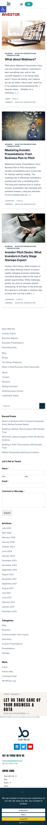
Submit (7, 513)
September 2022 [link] (9, 570)
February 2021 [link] (8, 602)
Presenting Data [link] (9, 347)
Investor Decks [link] (9, 333)
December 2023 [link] (9, 560)
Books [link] (5, 357)
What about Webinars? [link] (20, 59)
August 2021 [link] (7, 588)
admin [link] (7, 99)
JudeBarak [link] (9, 201)
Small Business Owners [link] (13, 391)
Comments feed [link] (9, 676)
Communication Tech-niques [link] (15, 634)
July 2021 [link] (6, 593)
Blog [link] (4, 353)
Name (5, 468)
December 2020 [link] (9, 611)
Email (5, 481)
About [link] (4, 372)
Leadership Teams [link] (10, 395)
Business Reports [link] (10, 338)
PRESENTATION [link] (29, 102)
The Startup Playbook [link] (12, 362)
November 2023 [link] (9, 565)
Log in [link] (5, 667)
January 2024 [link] (8, 556)
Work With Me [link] (8, 329)
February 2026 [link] (8, 537)
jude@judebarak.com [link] (14, 761)
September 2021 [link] (9, 583)
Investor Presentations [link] (25, 53)
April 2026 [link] (6, 533)
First (3, 476)
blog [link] (4, 625)
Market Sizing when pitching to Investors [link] (20, 452)
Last (26, 476)
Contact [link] (5, 377)
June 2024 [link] (7, 551)
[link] (3, 9)
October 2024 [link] (8, 546)
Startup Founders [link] (10, 386)
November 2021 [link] (9, 579)
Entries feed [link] (7, 671)
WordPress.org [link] (9, 681)
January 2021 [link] (8, 607)
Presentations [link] (13, 55)
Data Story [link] (6, 639)
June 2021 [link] (6, 597)
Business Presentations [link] (13, 343)
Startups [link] (6, 653)
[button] (22, 4)
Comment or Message (13, 491)
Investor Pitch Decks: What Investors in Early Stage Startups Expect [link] (23, 256)
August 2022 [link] (8, 574)
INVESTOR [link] (19, 102)
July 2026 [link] (6, 528)
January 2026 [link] (8, 542)
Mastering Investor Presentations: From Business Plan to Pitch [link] (20, 154)
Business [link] (9, 53)
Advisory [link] (6, 381)
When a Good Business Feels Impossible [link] (20, 367)
